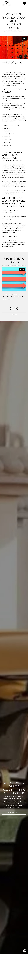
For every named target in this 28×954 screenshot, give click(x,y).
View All (14, 314)
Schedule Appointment (14, 812)
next (16, 308)
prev (12, 308)
